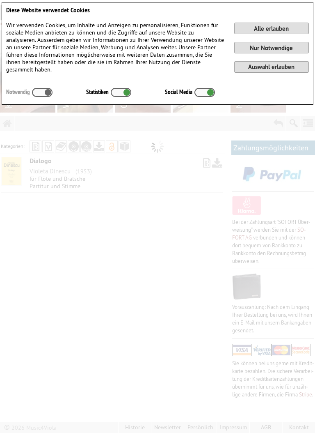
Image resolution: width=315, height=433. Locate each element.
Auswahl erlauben (271, 67)
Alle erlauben (271, 28)
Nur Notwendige (271, 48)
